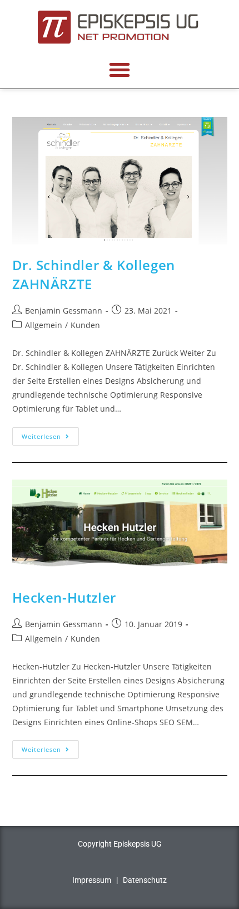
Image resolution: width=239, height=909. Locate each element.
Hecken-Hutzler (64, 597)
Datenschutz (145, 880)
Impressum (91, 880)
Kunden (85, 325)
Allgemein (43, 325)
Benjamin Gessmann (63, 310)
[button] (119, 69)
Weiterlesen (50, 434)
